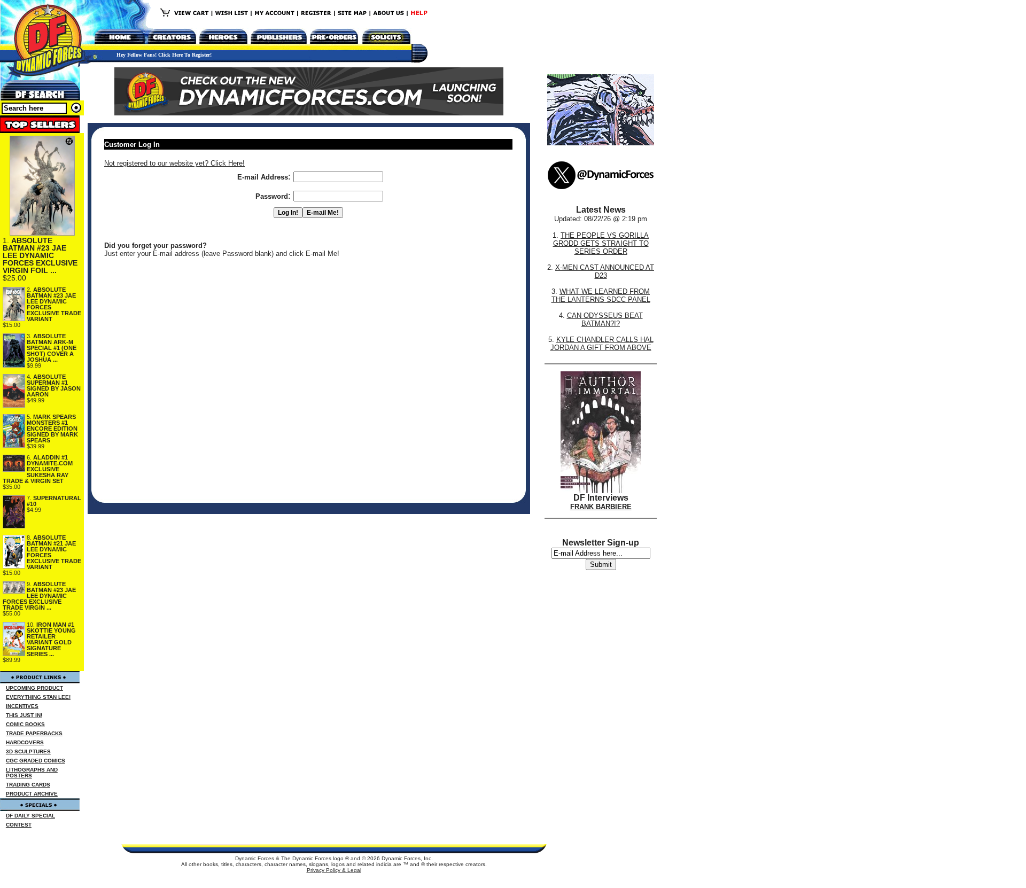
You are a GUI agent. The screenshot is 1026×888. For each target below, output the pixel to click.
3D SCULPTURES (28, 751)
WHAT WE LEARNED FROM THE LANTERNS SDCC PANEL (600, 295)
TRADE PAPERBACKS (34, 733)
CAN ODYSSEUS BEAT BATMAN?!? (605, 319)
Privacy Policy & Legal (334, 870)
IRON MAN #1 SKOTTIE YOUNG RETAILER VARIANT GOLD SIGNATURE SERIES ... (51, 639)
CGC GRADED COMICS (35, 761)
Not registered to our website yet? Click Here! (174, 163)
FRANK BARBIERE (601, 507)
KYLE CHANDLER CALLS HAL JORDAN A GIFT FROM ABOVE (602, 344)
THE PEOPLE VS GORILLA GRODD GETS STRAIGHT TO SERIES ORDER (601, 243)
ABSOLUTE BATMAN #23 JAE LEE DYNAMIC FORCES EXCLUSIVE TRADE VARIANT (54, 304)
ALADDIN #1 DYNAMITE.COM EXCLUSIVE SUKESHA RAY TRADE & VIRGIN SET (38, 469)
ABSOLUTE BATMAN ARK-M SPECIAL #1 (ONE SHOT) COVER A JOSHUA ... (51, 348)
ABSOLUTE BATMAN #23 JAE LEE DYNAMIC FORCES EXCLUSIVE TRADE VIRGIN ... (39, 596)
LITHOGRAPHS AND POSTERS (32, 772)
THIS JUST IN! (24, 715)
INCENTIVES (22, 706)
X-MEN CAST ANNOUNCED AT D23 (604, 271)
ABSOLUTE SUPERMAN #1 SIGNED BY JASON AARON (54, 385)
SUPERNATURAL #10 (54, 501)
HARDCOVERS (25, 742)
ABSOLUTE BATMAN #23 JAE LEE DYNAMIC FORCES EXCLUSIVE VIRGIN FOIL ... (40, 255)
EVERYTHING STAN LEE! (38, 697)
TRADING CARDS (28, 785)
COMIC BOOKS (25, 724)
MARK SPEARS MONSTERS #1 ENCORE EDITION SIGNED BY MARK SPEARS (52, 428)
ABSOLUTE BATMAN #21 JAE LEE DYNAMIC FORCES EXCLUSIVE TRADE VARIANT (54, 552)
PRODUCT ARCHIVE (32, 794)
